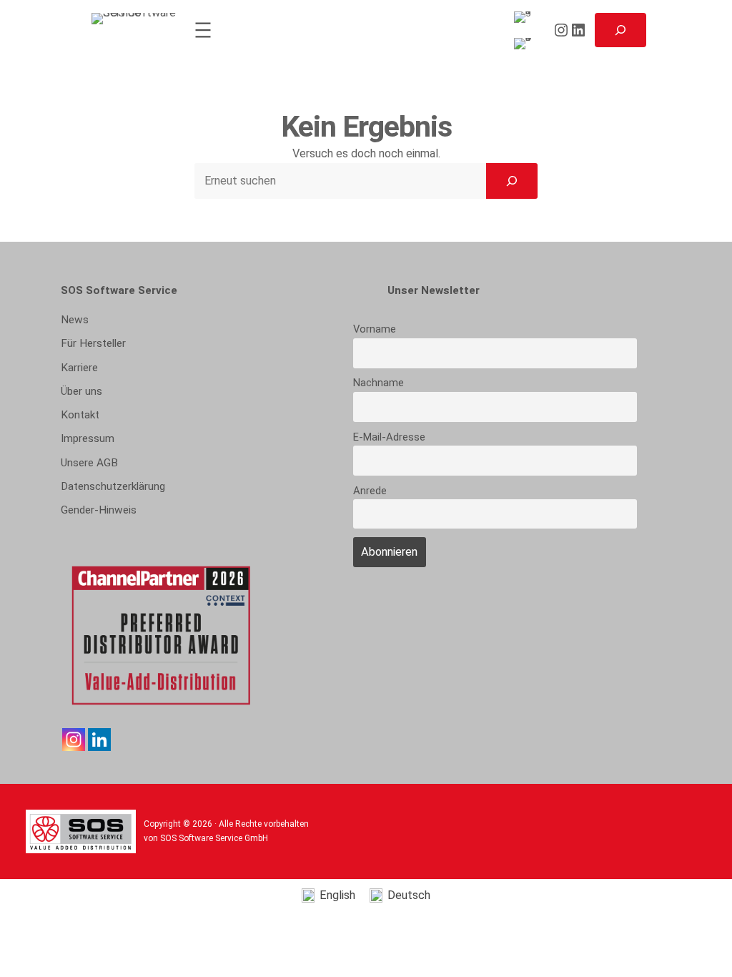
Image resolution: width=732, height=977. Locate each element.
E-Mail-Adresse (389, 437)
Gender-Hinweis (99, 510)
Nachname (378, 382)
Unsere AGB (89, 462)
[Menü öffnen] (203, 30)
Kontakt (80, 414)
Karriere (79, 367)
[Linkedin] (99, 739)
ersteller (93, 343)
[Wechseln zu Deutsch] (525, 44)
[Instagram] (73, 739)
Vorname (374, 329)
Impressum (87, 438)
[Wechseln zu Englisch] (525, 17)
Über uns (81, 391)
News (75, 319)
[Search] (512, 181)
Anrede (370, 490)
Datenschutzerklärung (113, 486)
